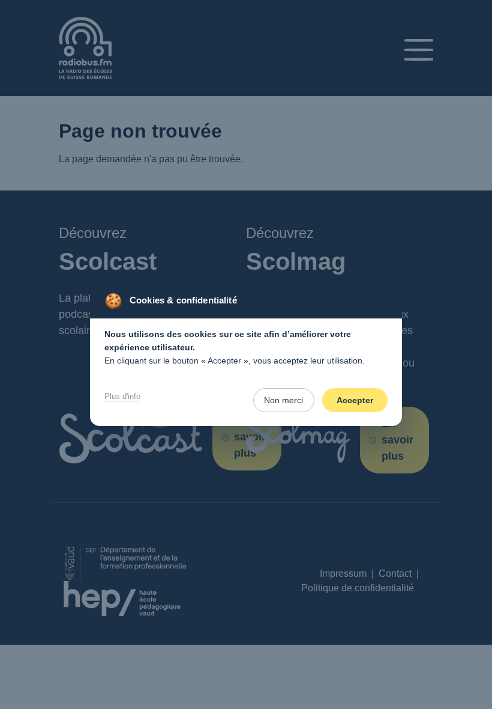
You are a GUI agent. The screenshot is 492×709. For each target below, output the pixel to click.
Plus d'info (122, 396)
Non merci (283, 400)
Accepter (355, 400)
